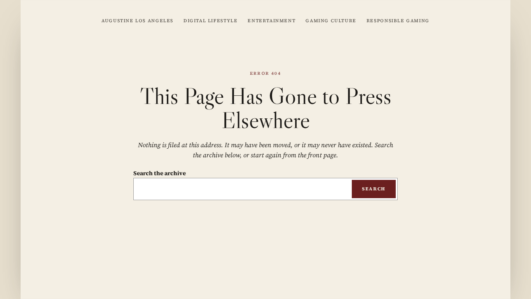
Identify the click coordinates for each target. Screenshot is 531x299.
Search (374, 189)
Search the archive (159, 173)
